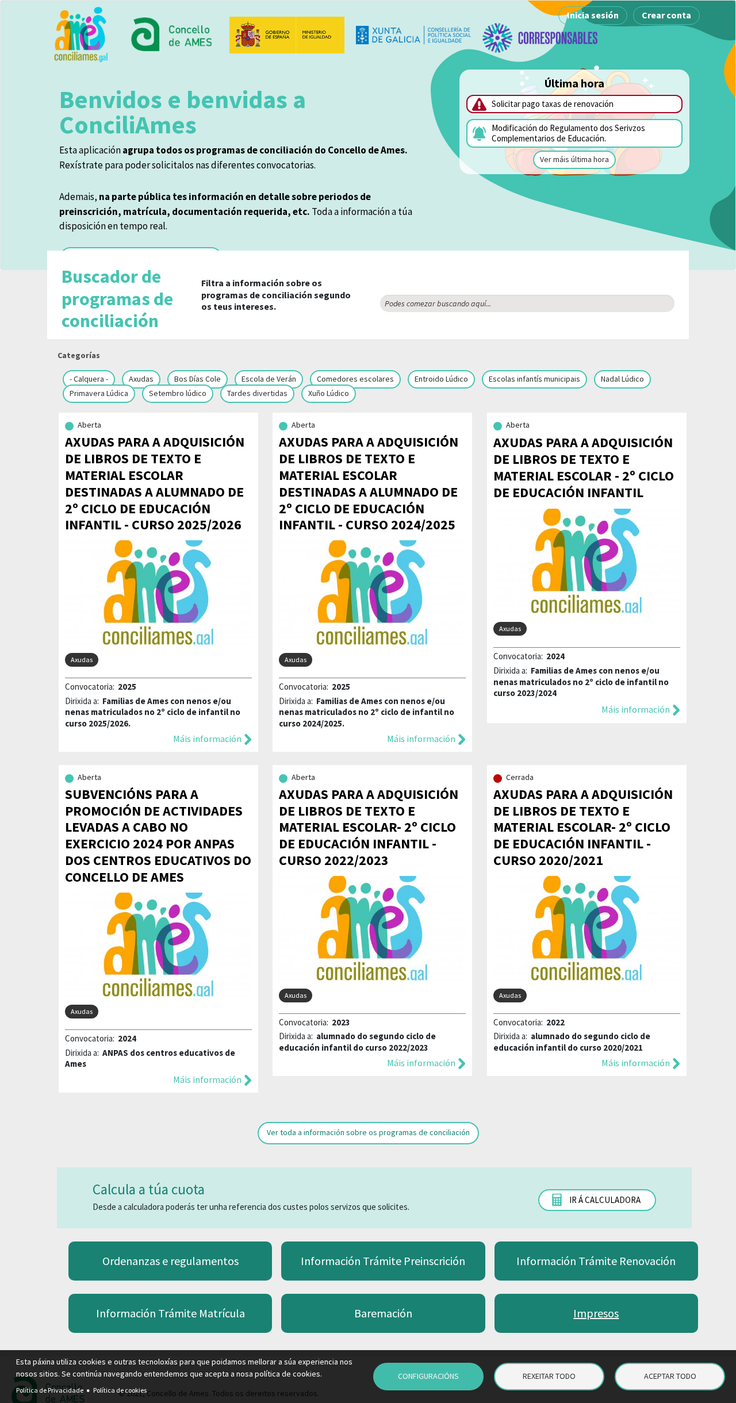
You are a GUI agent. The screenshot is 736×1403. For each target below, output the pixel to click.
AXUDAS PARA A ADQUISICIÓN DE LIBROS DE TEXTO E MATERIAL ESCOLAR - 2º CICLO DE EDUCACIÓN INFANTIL (583, 467)
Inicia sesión (593, 15)
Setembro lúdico (177, 393)
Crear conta (666, 15)
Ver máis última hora (574, 159)
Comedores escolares (355, 379)
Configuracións (428, 1376)
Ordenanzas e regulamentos (170, 1261)
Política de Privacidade (49, 1390)
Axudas (141, 379)
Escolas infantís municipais (534, 379)
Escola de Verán (268, 379)
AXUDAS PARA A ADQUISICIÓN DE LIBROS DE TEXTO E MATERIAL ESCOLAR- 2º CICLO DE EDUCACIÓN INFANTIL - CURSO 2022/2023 (368, 827)
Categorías (78, 355)
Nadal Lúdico (622, 379)
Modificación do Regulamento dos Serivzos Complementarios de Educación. (568, 133)
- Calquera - (89, 379)
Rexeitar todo (549, 1376)
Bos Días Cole (197, 379)
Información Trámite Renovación (596, 1261)
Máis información (207, 738)
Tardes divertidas (257, 393)
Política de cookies (120, 1390)
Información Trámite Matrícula (170, 1313)
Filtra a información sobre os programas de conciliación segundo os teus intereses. (206, 298)
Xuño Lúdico (328, 393)
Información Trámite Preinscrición (383, 1261)
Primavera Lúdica (99, 393)
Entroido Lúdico (441, 379)
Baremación (383, 1313)
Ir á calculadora (605, 1199)
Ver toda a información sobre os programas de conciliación (368, 1132)
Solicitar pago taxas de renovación (553, 103)
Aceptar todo (670, 1376)
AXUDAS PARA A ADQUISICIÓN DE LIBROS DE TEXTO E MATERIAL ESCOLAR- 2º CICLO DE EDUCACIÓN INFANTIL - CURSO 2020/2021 (583, 827)
